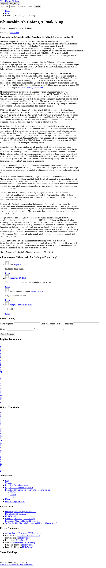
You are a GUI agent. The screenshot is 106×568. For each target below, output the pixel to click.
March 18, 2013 (37, 291)
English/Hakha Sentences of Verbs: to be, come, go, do (27, 490)
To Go (13, 497)
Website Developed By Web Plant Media (16, 565)
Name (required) (6, 324)
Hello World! (10, 516)
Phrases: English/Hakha (15, 501)
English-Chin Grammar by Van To (19, 487)
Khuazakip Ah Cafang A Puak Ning (20, 518)
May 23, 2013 (20, 278)
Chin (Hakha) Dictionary (10, 1)
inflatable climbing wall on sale (30, 87)
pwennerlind (14, 33)
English (4, 4)
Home (7, 11)
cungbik (13, 305)
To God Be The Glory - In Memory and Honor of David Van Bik (32, 523)
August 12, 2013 (20, 264)
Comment (37, 329)
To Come (14, 492)
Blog (7, 13)
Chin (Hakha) (14, 4)
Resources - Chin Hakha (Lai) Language (21, 521)
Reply (7, 273)
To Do (13, 494)
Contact (8, 483)
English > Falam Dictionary (16, 485)
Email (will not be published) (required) (56, 324)
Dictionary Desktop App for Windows (20, 511)
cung (12, 278)
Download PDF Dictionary (16, 514)
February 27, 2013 (24, 305)
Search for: (4, 6)
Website (3, 329)
